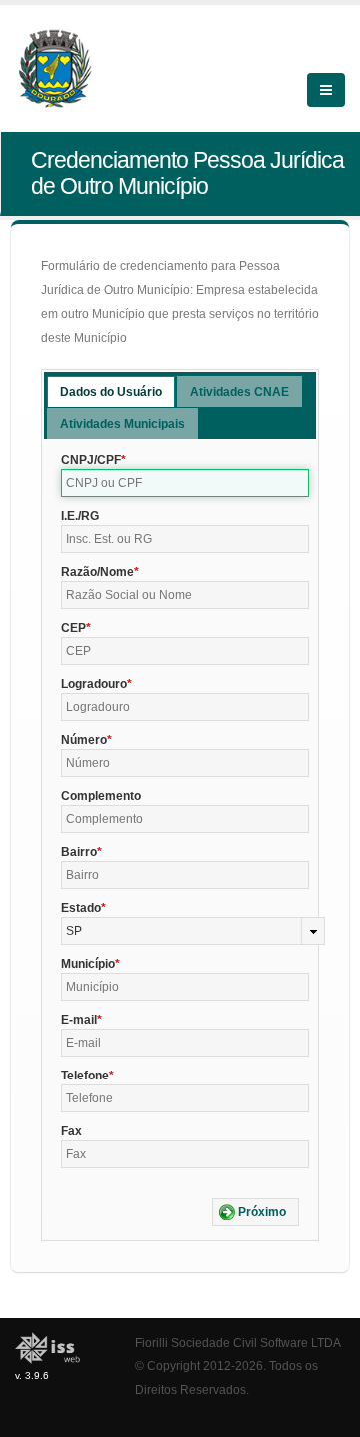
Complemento (101, 796)
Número (84, 740)
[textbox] (185, 483)
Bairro (79, 852)
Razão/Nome (97, 572)
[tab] (111, 391)
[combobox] (193, 931)
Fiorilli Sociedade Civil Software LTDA (238, 1342)
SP (74, 931)
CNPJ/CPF (91, 460)
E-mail (79, 1020)
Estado (81, 908)
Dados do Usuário (111, 392)
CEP (73, 628)
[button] (255, 1212)
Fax (71, 1131)
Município (88, 964)
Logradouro (94, 684)
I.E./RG (80, 516)
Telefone (85, 1075)
